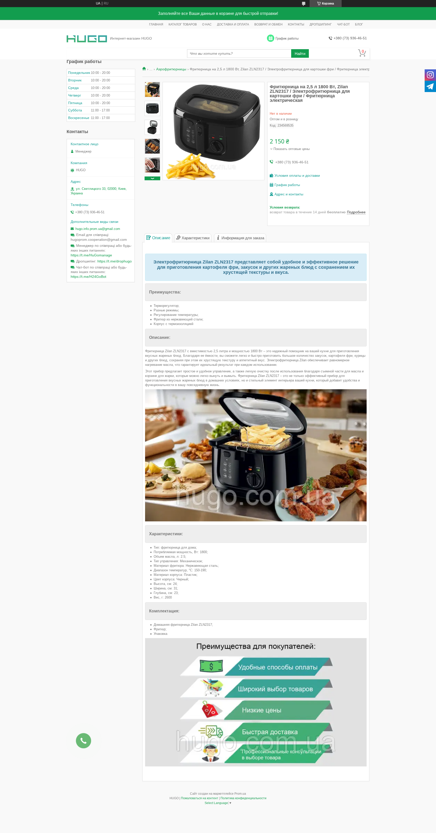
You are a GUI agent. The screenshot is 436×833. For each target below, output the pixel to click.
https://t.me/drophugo (114, 261)
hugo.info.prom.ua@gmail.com (97, 229)
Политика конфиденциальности (243, 798)
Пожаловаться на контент (199, 798)
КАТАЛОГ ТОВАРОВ (183, 24)
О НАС (207, 24)
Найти (300, 53)
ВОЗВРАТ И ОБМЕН (268, 24)
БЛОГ (359, 24)
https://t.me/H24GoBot (88, 277)
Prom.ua (240, 793)
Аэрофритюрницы (171, 69)
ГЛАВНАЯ (156, 24)
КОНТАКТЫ (296, 24)
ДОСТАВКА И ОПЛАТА (233, 24)
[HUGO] (87, 38)
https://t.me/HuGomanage (91, 255)
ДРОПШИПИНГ (321, 24)
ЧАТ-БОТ (343, 24)
